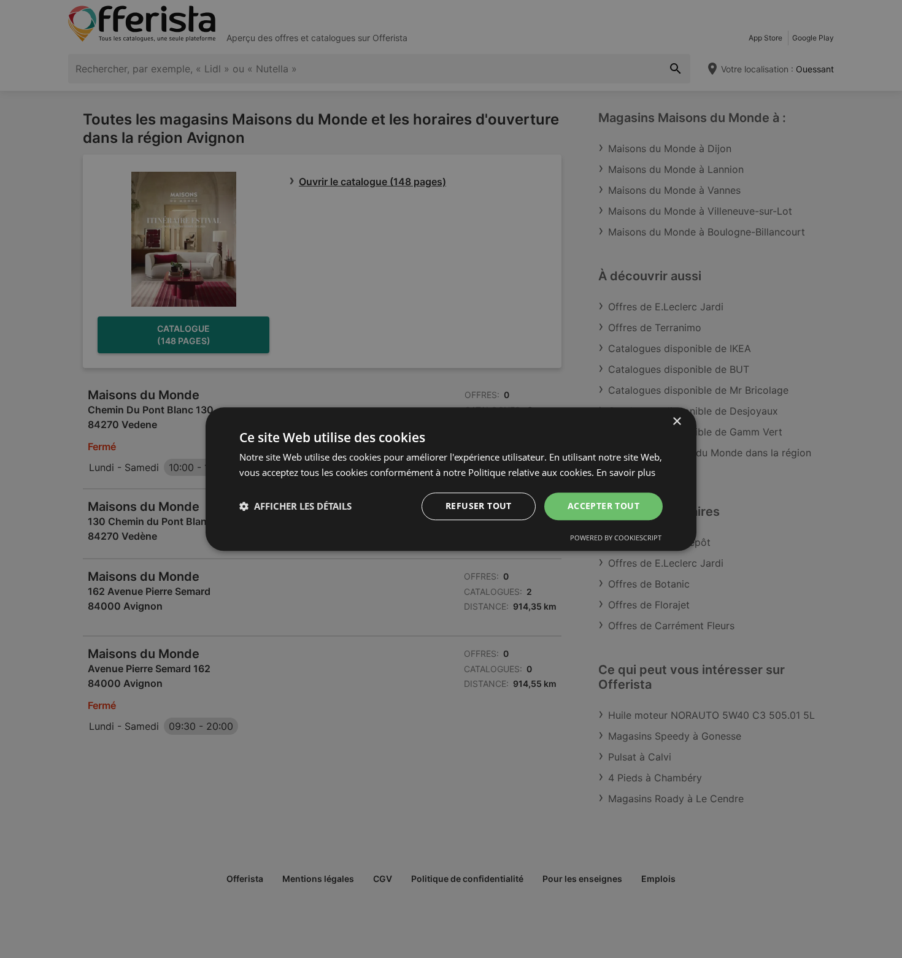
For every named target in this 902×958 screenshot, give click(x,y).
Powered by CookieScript (615, 537)
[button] (295, 506)
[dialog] (451, 479)
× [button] (676, 421)
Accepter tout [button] (603, 506)
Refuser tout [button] (478, 506)
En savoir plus (625, 472)
